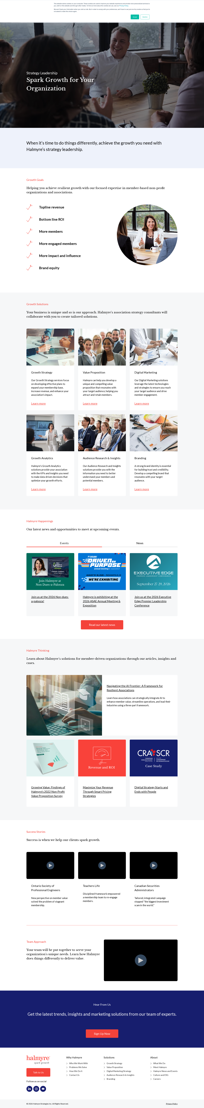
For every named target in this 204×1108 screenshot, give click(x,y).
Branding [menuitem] (111, 1079)
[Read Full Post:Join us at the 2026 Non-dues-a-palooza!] (50, 584)
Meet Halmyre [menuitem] (160, 1067)
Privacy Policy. (124, 6)
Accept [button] (135, 17)
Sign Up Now (102, 1033)
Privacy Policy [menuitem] (172, 1104)
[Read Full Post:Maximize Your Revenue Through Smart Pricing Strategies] (102, 773)
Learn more (38, 403)
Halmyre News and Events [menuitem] (165, 1071)
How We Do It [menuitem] (75, 1071)
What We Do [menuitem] (159, 1063)
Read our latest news (102, 624)
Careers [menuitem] (157, 1079)
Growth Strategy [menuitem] (114, 1063)
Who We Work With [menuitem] (78, 1063)
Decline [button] (144, 17)
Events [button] (64, 543)
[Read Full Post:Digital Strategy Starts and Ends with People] (154, 773)
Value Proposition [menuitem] (115, 1067)
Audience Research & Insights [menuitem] (120, 1075)
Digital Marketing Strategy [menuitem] (119, 1071)
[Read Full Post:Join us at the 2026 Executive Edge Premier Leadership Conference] (154, 584)
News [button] (139, 543)
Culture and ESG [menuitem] (160, 1075)
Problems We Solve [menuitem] (78, 1067)
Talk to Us (38, 1072)
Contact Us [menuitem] (74, 1075)
